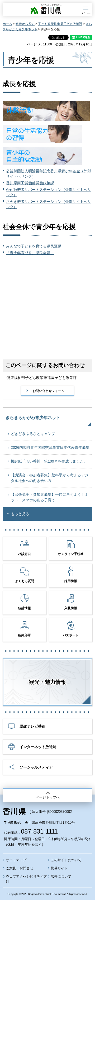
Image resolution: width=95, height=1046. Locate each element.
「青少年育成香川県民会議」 (30, 253)
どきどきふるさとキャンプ (33, 434)
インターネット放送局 (38, 747)
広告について (61, 876)
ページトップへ (48, 797)
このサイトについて (66, 860)
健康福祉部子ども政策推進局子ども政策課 (42, 377)
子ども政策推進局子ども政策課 (60, 24)
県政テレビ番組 (32, 726)
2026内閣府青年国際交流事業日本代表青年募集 (50, 447)
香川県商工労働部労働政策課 (30, 183)
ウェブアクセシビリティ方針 (26, 878)
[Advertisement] (47, 958)
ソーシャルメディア (36, 767)
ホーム (7, 24)
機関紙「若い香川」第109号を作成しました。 (49, 461)
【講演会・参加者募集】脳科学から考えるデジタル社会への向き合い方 (49, 478)
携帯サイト (59, 868)
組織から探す (25, 24)
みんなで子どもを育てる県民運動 (33, 246)
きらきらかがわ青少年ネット (33, 417)
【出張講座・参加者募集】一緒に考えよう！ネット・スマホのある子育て (49, 497)
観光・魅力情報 (47, 682)
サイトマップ (16, 860)
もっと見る (20, 514)
